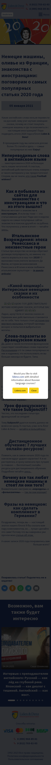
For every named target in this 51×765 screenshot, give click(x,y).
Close (34, 390)
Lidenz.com (20, 390)
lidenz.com (18, 376)
